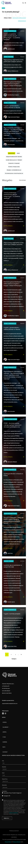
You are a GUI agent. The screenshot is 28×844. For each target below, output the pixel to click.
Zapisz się (6, 818)
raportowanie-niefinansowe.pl (19, 17)
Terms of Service (16, 841)
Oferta (5, 722)
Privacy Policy (8, 841)
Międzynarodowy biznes (14, 156)
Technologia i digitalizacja (14, 173)
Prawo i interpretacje (10, 31)
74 (21, 654)
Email (3, 772)
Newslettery (4, 791)
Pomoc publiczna (8, 56)
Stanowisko (4, 785)
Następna (14, 658)
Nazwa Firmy (4, 779)
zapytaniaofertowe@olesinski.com (9, 703)
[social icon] (3, 713)
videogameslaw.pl (22, 20)
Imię (3, 760)
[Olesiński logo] (6, 3)
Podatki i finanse (14, 163)
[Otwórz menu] (25, 2)
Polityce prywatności (13, 812)
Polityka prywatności (14, 830)
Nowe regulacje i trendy (14, 160)
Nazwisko (4, 766)
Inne (18, 153)
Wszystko (11, 153)
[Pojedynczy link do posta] (14, 40)
